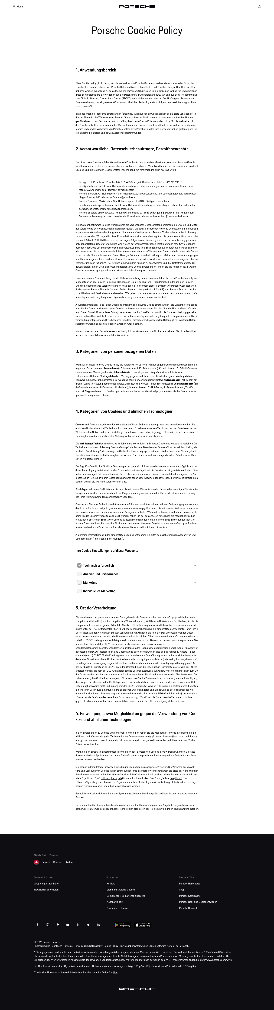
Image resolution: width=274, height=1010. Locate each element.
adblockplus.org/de (111, 778)
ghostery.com (95, 782)
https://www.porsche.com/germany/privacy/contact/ (107, 190)
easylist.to (176, 778)
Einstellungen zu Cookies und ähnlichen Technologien (111, 733)
